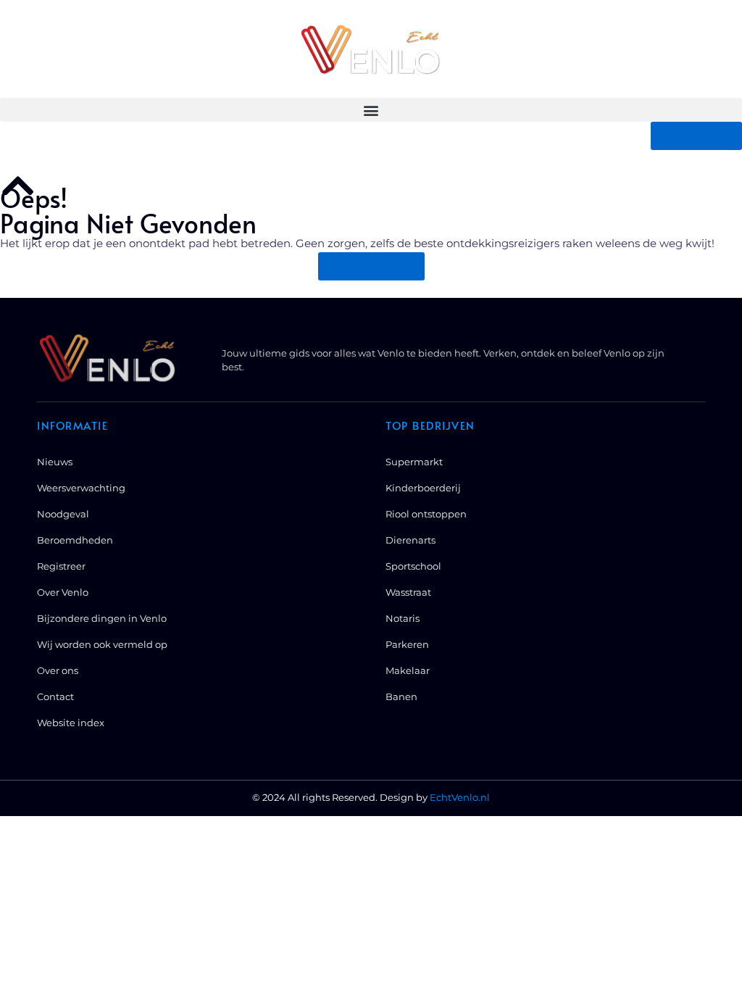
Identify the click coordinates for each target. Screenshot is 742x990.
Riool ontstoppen (426, 514)
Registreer (61, 566)
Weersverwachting (81, 488)
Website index (70, 722)
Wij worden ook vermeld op (102, 644)
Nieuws (54, 461)
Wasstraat (408, 592)
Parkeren (407, 644)
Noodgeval (63, 514)
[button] (371, 110)
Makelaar (407, 670)
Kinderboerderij (423, 488)
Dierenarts (410, 540)
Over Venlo (62, 592)
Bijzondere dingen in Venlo (102, 618)
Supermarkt (414, 461)
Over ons (57, 670)
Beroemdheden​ (75, 540)
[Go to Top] (18, 185)
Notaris (402, 618)
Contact (55, 696)
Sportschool (413, 566)
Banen (401, 696)
